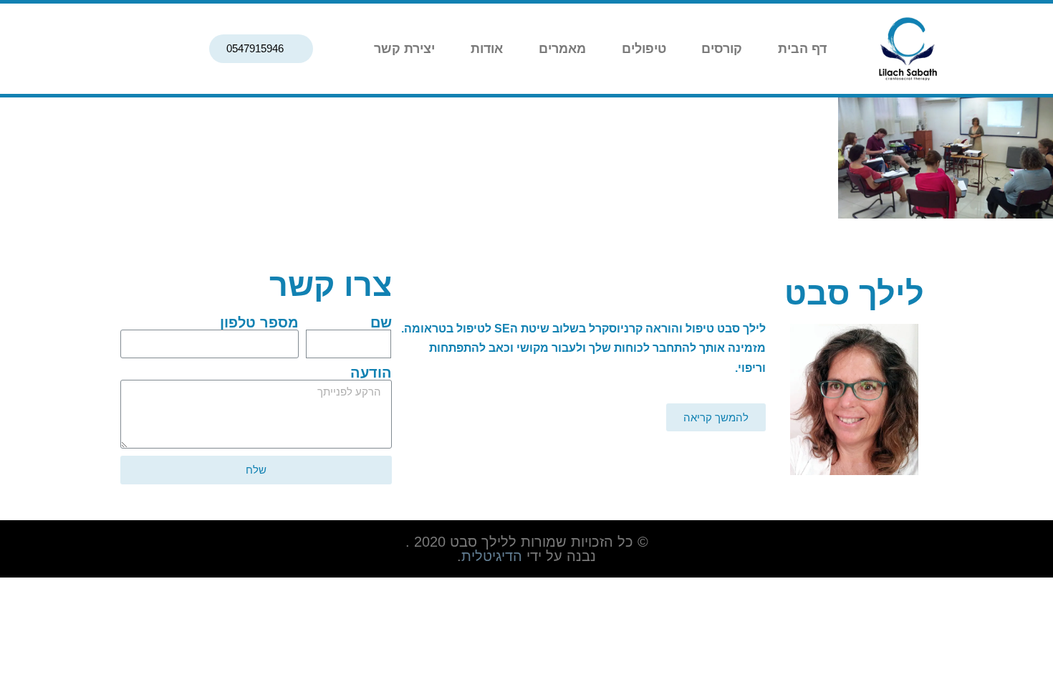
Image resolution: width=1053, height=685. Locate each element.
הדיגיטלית (491, 556)
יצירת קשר (404, 49)
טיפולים (644, 49)
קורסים (721, 49)
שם (381, 322)
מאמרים (562, 49)
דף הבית (802, 49)
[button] (261, 48)
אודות (487, 49)
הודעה (371, 372)
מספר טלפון (259, 322)
